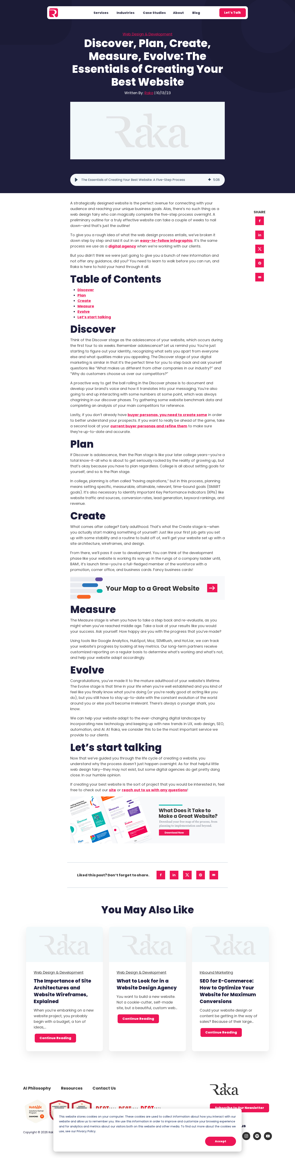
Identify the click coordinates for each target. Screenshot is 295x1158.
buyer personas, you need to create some (167, 414)
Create (84, 300)
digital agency (122, 246)
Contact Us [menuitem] (104, 1088)
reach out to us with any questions (154, 789)
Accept (220, 1141)
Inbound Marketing (216, 972)
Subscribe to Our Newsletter (239, 1107)
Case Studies (154, 12)
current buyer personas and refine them (148, 426)
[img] (209, 179)
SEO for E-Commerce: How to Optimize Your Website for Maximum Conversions (228, 991)
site (112, 789)
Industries (125, 12)
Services (101, 12)
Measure (85, 306)
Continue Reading (55, 1038)
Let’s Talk (232, 12)
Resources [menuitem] (71, 1088)
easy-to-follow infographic (166, 240)
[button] (76, 180)
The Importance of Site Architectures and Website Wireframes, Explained (62, 991)
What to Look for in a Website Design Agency (147, 984)
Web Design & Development (147, 34)
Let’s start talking (94, 316)
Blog (196, 12)
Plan (81, 295)
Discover (85, 289)
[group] (147, 180)
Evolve (83, 311)
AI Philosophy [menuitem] (37, 1088)
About (178, 12)
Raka (148, 92)
